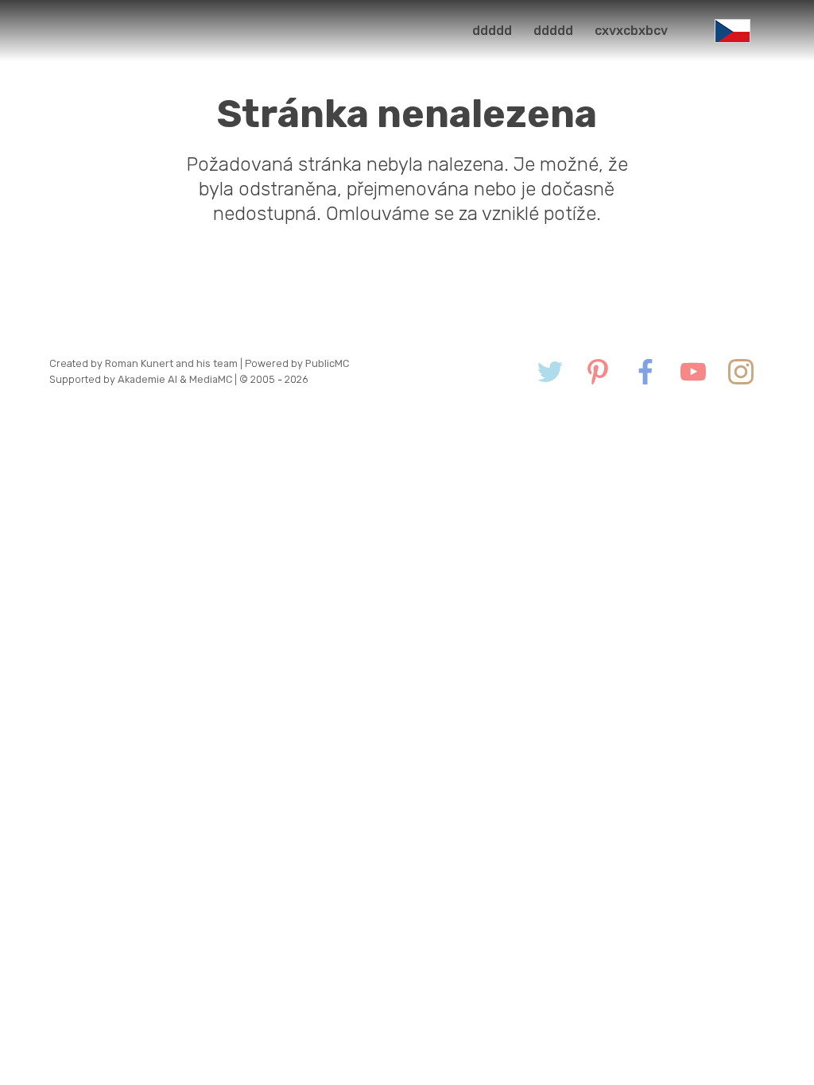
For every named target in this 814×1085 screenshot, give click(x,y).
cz (732, 31)
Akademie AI (147, 379)
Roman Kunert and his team (172, 363)
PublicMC (327, 363)
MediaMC (210, 379)
